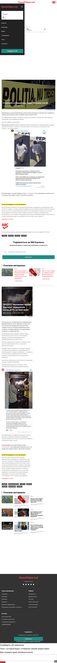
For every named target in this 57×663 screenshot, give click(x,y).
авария (4, 484)
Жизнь (15, 269)
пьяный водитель (12, 486)
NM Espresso (32, 594)
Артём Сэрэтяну (18, 280)
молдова (4, 486)
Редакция (4, 596)
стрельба (24, 235)
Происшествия (7, 100)
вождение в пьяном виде (13, 484)
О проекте (4, 594)
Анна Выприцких (7, 106)
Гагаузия (31, 599)
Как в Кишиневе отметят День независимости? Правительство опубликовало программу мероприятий (36, 514)
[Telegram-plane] (33, 584)
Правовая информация (8, 604)
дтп (22, 484)
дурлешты (29, 484)
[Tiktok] (31, 584)
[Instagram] (28, 584)
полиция (17, 235)
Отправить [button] (2, 662)
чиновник (19, 486)
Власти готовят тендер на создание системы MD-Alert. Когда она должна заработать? (36, 500)
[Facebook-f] (23, 584)
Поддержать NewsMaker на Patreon (12, 607)
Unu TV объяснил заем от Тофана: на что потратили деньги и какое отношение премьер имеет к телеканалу (36, 527)
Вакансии (4, 602)
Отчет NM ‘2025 (33, 607)
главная (4, 235)
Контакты (4, 599)
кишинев (11, 235)
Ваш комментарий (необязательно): (16, 652)
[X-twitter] (26, 584)
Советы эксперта (33, 604)
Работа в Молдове (34, 602)
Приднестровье (33, 596)
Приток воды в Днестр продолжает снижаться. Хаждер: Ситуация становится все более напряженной (21, 274)
